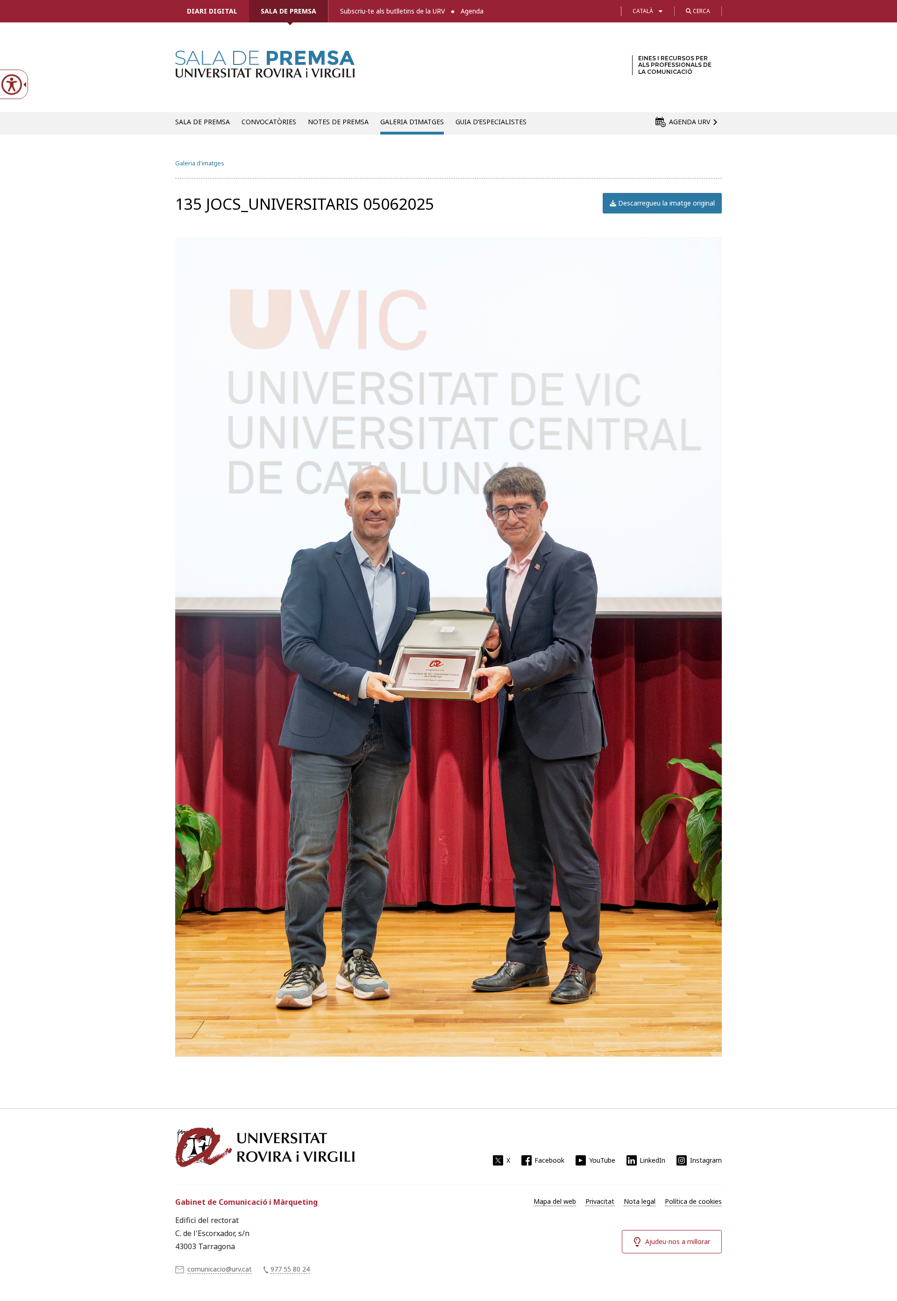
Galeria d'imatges (199, 163)
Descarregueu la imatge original (665, 203)
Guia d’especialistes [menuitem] (491, 121)
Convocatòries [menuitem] (269, 121)
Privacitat (599, 1201)
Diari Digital (212, 11)
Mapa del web (555, 1201)
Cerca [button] (700, 11)
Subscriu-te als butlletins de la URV (392, 11)
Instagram (706, 1160)
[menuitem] (555, 1201)
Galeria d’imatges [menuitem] (412, 121)
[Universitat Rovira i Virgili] (265, 1147)
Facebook (549, 1160)
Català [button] (643, 11)
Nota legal (639, 1201)
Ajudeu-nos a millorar (677, 1241)
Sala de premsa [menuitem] (202, 121)
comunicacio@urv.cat (219, 1269)
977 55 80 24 (290, 1269)
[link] (265, 71)
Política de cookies (693, 1201)
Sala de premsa (288, 11)
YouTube (602, 1160)
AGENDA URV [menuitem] (689, 121)
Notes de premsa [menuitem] (338, 121)
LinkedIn (652, 1160)
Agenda (472, 11)
